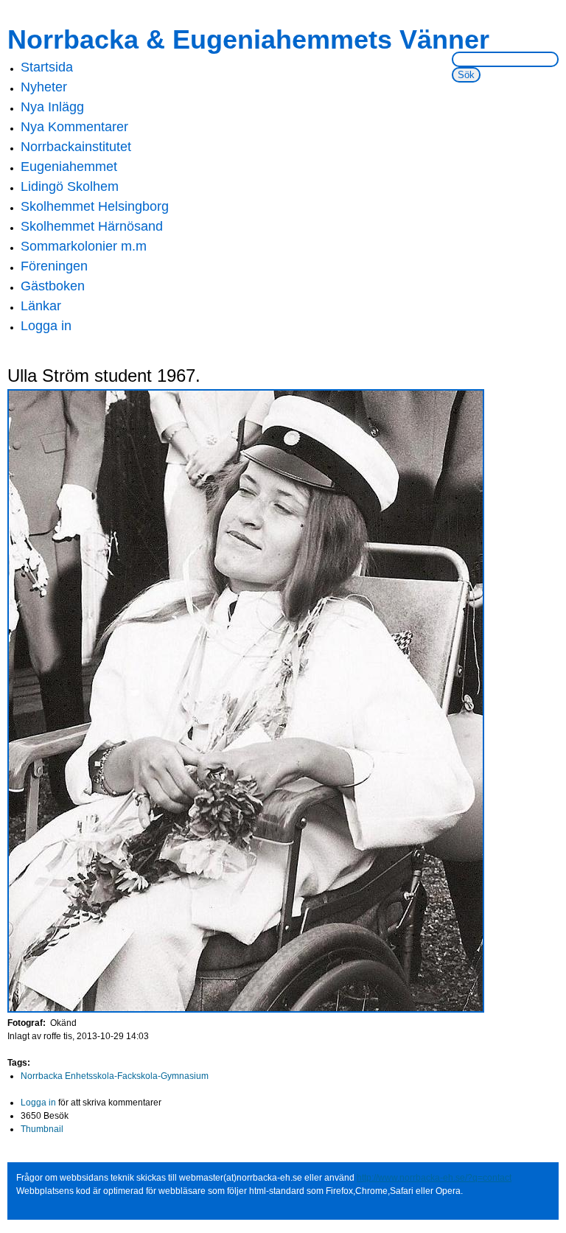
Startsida (47, 67)
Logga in (46, 325)
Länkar (41, 305)
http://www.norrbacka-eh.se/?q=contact (434, 1178)
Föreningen (54, 266)
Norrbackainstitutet (76, 146)
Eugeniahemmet (69, 166)
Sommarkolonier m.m (84, 246)
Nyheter (44, 87)
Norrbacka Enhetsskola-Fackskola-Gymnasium (115, 1076)
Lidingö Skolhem (70, 186)
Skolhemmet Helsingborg (95, 206)
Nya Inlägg (52, 106)
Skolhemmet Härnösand (92, 226)
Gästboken (53, 286)
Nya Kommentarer (74, 126)
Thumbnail (42, 1129)
